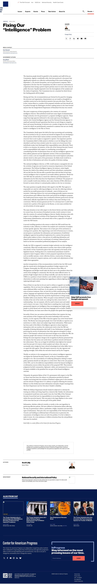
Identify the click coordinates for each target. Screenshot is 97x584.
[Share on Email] (81, 38)
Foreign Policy (68, 34)
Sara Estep (60, 525)
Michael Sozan (6, 525)
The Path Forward (25, 2)
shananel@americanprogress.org (10, 53)
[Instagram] (14, 558)
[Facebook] (7, 558)
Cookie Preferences (78, 581)
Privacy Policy (77, 575)
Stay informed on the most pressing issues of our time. (68, 550)
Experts (27, 11)
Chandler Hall (29, 525)
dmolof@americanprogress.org (9, 62)
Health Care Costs (58, 2)
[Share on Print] (85, 38)
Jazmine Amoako (53, 525)
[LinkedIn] (17, 558)
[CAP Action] (8, 575)
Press (43, 11)
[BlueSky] (20, 558)
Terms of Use (77, 574)
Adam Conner (76, 525)
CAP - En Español (78, 577)
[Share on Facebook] (70, 38)
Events (35, 11)
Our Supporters (77, 579)
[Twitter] (4, 558)
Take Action (52, 11)
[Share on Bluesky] (77, 38)
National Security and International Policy (39, 477)
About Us (62, 11)
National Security (46, 2)
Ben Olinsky (12, 525)
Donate (90, 11)
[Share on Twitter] (66, 38)
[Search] (83, 12)
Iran (32, 2)
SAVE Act (37, 2)
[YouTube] (10, 558)
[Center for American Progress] (6, 7)
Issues (20, 11)
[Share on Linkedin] (73, 38)
